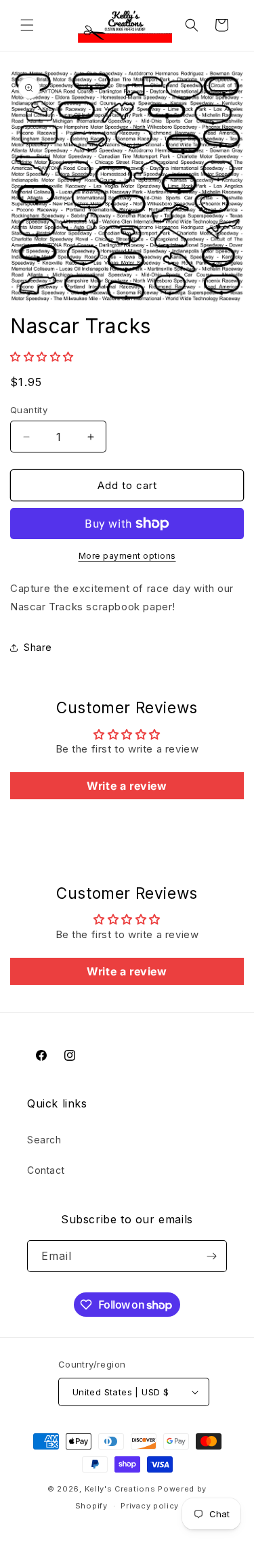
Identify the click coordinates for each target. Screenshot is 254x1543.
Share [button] (38, 647)
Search (44, 1139)
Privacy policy (150, 1505)
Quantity (28, 409)
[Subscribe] (211, 1256)
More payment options (127, 556)
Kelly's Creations (120, 1489)
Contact (45, 1170)
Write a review (127, 785)
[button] (27, 25)
